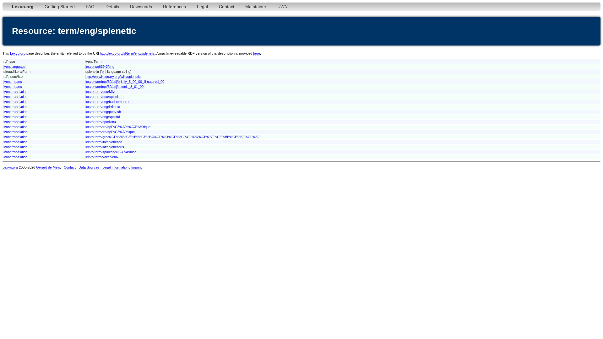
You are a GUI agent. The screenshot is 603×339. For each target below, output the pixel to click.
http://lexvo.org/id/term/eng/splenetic (127, 53)
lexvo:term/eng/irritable (102, 107)
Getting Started (60, 6)
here (256, 53)
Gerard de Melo (48, 167)
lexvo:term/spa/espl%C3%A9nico (110, 152)
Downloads (141, 6)
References (174, 6)
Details (112, 6)
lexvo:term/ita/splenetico (103, 142)
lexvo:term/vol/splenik (101, 157)
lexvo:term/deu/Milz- (100, 92)
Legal (202, 6)
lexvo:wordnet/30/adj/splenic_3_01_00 (114, 87)
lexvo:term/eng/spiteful (102, 117)
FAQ (90, 6)
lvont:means (12, 81)
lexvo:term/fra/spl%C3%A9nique (110, 132)
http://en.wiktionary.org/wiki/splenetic (113, 76)
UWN (282, 6)
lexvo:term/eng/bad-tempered (107, 102)
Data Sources (89, 167)
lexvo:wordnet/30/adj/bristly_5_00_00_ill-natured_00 (124, 81)
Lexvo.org (17, 53)
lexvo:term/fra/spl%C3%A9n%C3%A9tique (117, 127)
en (104, 71)
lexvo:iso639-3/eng (99, 66)
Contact (226, 6)
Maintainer (255, 6)
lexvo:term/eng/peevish (103, 112)
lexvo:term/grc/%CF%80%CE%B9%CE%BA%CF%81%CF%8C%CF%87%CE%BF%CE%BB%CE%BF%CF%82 (172, 137)
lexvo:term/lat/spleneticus (104, 147)
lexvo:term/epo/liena (100, 122)
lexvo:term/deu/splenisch (104, 97)
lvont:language (14, 66)
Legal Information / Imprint (122, 167)
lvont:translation (15, 92)
